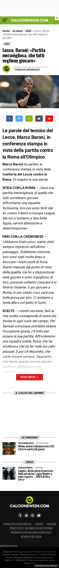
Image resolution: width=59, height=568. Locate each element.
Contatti (39, 523)
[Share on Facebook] (9, 119)
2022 (28, 31)
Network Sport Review (31, 536)
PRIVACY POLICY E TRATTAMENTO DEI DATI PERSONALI (31, 528)
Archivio (17, 31)
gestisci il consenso (8, 545)
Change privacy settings (46, 566)
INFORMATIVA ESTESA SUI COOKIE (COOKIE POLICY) (31, 532)
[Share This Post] (29, 119)
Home (6, 31)
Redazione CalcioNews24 (27, 69)
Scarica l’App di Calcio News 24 (17, 523)
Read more (28, 377)
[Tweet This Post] (19, 119)
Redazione (51, 523)
